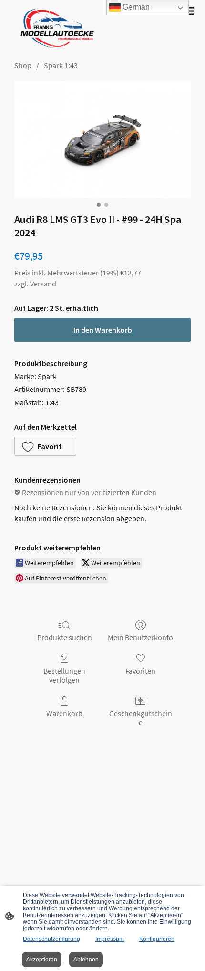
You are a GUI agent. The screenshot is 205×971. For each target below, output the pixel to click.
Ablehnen (86, 959)
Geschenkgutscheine (140, 717)
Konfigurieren (156, 939)
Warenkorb (64, 713)
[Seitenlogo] (55, 28)
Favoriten (140, 670)
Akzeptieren (41, 959)
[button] (45, 446)
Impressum (109, 939)
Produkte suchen (64, 637)
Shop (22, 65)
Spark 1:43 (61, 65)
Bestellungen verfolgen (64, 675)
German (135, 7)
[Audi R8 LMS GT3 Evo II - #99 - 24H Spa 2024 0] (102, 139)
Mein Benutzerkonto (140, 637)
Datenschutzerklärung (51, 939)
